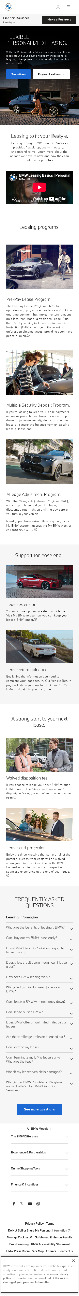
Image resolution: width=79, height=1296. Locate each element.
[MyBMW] (58, 7)
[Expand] (71, 929)
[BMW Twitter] (22, 1204)
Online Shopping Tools (25, 1168)
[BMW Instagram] (38, 1204)
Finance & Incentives (24, 1184)
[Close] (73, 1260)
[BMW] (8, 7)
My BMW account (18, 525)
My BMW (19, 615)
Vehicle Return (61, 681)
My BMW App (57, 525)
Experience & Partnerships (28, 1152)
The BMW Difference (24, 1136)
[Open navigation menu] (69, 7)
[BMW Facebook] (14, 1204)
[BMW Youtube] (30, 1204)
